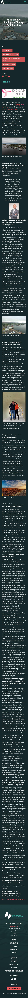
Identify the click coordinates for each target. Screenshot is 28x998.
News (14, 940)
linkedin (15, 979)
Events (14, 953)
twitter (12, 979)
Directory (14, 949)
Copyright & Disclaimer (14, 971)
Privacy (14, 967)
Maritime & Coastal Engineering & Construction (11, 59)
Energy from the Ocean (9, 64)
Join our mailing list (14, 988)
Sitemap (14, 961)
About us (14, 958)
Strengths (14, 943)
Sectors (14, 946)
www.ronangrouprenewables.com (13, 899)
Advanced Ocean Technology (10, 54)
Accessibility (14, 964)
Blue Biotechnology (8, 68)
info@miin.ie (14, 926)
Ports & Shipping (7, 50)
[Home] (6, 2)
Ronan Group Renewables (10, 109)
